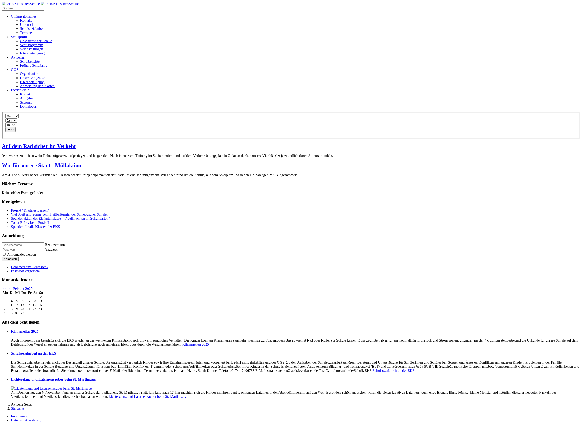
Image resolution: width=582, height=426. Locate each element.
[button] (23, 16)
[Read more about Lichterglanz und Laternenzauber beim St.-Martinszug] (51, 388)
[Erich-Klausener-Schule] (40, 4)
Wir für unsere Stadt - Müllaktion (41, 165)
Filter (10, 129)
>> (40, 289)
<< (5, 289)
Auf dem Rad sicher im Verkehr (39, 146)
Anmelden (10, 259)
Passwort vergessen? (25, 271)
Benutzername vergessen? (29, 267)
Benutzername (55, 245)
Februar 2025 (23, 289)
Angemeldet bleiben (21, 254)
